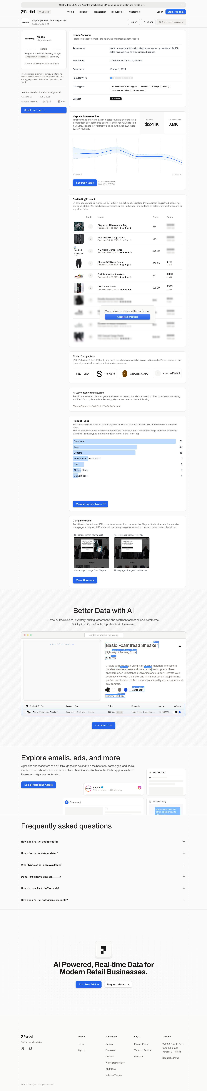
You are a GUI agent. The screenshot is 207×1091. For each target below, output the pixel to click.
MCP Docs (111, 1069)
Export (134, 22)
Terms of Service (143, 1050)
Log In (81, 1044)
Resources (116, 11)
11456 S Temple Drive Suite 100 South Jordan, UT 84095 (173, 1048)
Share (150, 22)
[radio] (108, 690)
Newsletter (100, 11)
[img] (127, 157)
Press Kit (138, 1056)
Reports (83, 11)
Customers (134, 11)
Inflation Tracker (114, 1075)
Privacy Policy (141, 1044)
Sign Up (81, 1050)
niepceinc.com (39, 24)
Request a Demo (116, 984)
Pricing (70, 11)
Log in (160, 11)
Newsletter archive (115, 1062)
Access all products (127, 316)
